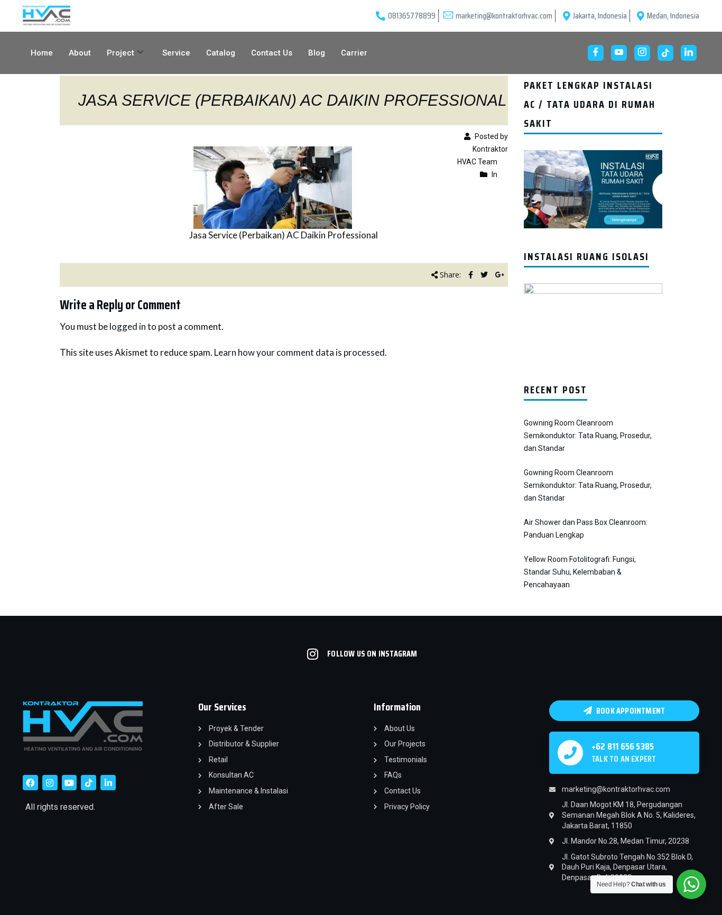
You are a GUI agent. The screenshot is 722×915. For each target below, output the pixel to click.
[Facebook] (596, 53)
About (80, 53)
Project (120, 53)
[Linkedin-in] (108, 782)
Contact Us (271, 53)
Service (176, 53)
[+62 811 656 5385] (570, 752)
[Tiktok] (88, 782)
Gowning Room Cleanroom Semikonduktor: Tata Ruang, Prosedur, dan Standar (588, 435)
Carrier (354, 53)
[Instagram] (642, 53)
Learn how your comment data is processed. (300, 352)
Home (42, 53)
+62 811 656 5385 (622, 746)
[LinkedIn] (689, 53)
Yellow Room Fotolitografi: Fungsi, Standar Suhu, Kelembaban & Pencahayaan (580, 572)
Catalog (220, 53)
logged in (127, 326)
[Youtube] (619, 53)
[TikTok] (665, 53)
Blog (316, 53)
